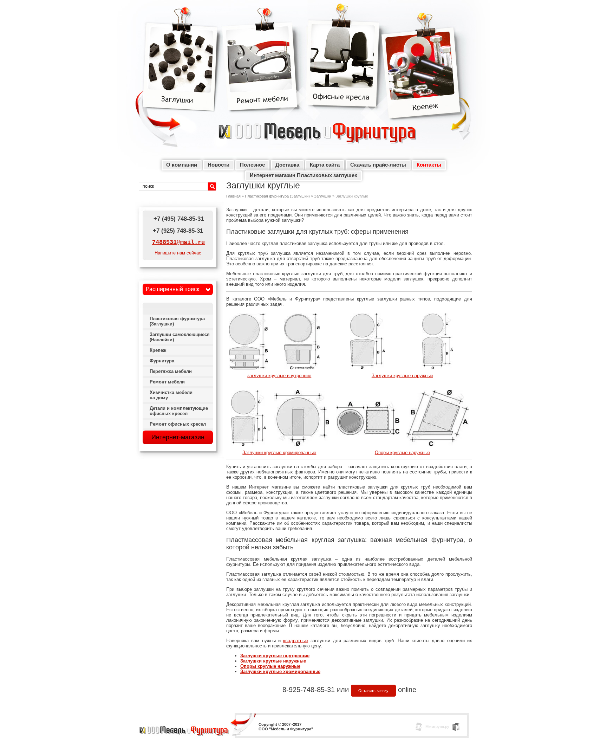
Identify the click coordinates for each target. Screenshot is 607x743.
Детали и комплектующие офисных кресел (179, 411)
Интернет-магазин (177, 437)
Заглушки (180, 66)
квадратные (295, 640)
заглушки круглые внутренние (279, 375)
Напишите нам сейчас (178, 253)
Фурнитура (162, 360)
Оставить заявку (373, 691)
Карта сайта (325, 165)
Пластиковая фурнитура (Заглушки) (277, 196)
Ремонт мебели (260, 66)
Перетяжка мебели (171, 371)
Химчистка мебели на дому (171, 395)
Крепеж (421, 73)
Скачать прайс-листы (378, 165)
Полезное (252, 165)
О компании (181, 165)
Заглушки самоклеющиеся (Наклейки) (180, 337)
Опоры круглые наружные (402, 452)
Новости (218, 165)
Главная (233, 196)
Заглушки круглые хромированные (279, 452)
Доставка (287, 165)
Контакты (429, 165)
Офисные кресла (343, 66)
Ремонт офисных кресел (178, 424)
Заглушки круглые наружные (402, 375)
